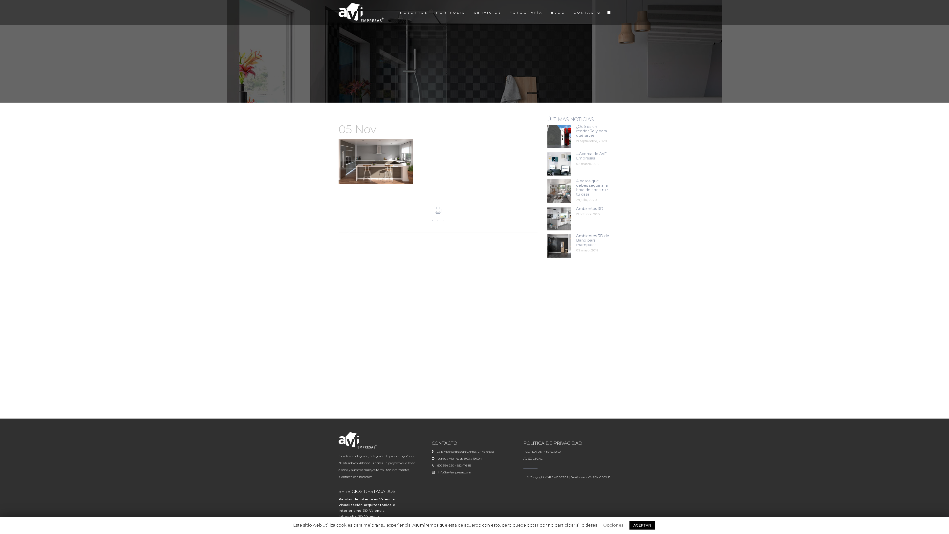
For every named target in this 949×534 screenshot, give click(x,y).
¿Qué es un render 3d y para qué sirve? (591, 131)
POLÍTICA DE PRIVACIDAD (542, 451)
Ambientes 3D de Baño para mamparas (592, 240)
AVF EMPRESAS (556, 477)
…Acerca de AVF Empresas (591, 155)
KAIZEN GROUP (599, 477)
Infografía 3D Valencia (359, 516)
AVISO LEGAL (532, 458)
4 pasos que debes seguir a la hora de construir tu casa (592, 187)
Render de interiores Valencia (367, 499)
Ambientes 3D (589, 208)
